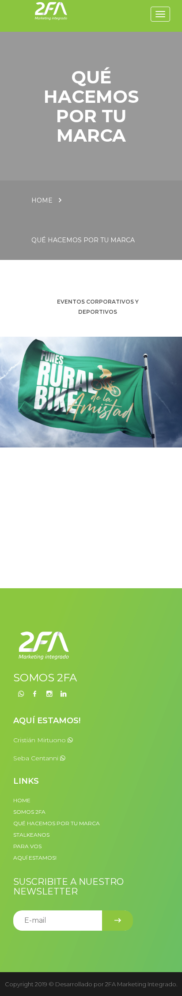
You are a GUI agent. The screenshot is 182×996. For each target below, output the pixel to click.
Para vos (27, 846)
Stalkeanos (31, 834)
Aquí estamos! (35, 857)
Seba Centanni (36, 758)
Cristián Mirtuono (40, 740)
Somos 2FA (29, 811)
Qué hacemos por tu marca (83, 240)
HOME (21, 800)
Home (42, 200)
